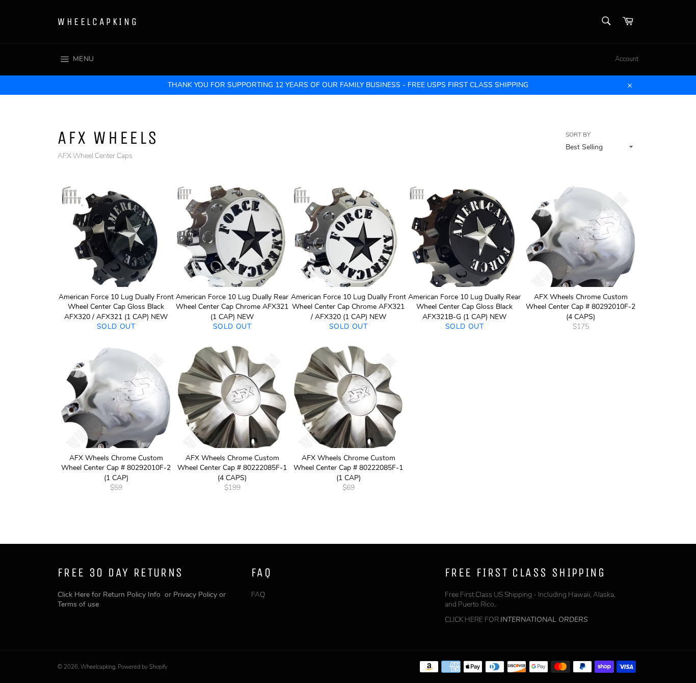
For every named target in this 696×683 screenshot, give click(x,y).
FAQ (258, 594)
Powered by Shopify (143, 667)
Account (626, 59)
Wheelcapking (98, 22)
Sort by (578, 134)
